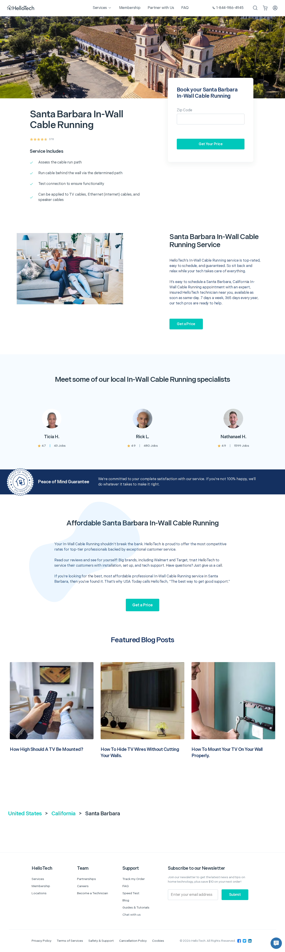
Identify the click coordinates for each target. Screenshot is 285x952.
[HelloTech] (21, 8)
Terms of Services (70, 941)
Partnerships (86, 879)
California (63, 813)
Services (38, 879)
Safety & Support (101, 941)
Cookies (158, 941)
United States (25, 813)
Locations (39, 893)
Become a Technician (92, 893)
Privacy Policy (41, 941)
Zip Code (184, 110)
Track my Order (133, 879)
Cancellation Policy (133, 941)
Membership (41, 886)
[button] (276, 943)
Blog (125, 900)
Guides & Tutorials (135, 907)
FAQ (125, 886)
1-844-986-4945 (230, 8)
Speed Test (130, 893)
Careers (83, 886)
